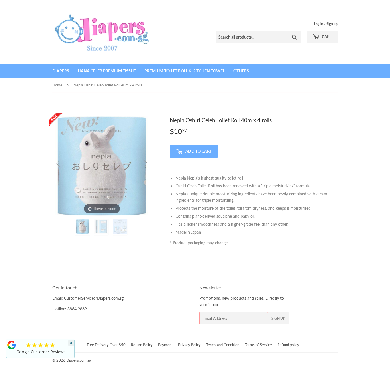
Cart (326, 36)
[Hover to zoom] (102, 165)
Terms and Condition (222, 344)
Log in (318, 24)
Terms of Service (258, 344)
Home (57, 85)
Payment (165, 344)
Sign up (332, 24)
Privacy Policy (189, 344)
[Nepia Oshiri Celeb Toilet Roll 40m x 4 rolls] (83, 227)
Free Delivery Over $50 (106, 344)
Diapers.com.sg (78, 360)
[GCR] (12, 345)
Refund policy (288, 344)
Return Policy (142, 344)
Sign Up (278, 318)
